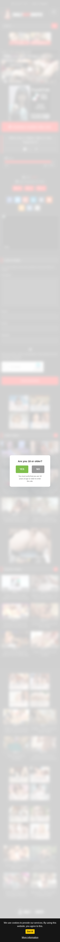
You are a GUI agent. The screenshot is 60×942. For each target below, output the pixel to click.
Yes (22, 469)
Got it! (30, 931)
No (38, 469)
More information (30, 937)
